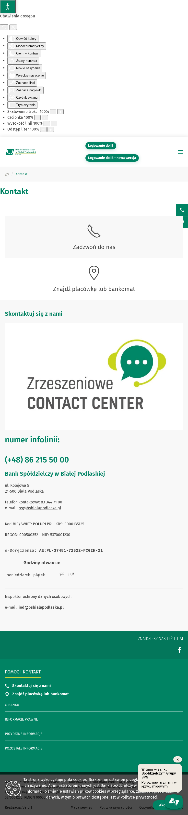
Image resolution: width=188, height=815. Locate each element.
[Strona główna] (7, 174)
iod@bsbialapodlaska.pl (41, 607)
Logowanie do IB (102, 145)
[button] (180, 152)
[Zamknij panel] (13, 27)
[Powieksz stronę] (60, 111)
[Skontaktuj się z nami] (182, 210)
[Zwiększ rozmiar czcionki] (45, 117)
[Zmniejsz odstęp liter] (43, 129)
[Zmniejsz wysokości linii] (47, 123)
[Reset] (4, 27)
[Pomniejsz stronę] (53, 111)
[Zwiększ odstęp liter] (50, 129)
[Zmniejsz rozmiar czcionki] (37, 117)
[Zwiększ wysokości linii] (54, 123)
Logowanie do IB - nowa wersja (113, 158)
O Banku (12, 705)
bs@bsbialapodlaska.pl (40, 508)
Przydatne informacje (23, 734)
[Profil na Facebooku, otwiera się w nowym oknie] (179, 650)
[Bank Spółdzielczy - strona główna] (21, 152)
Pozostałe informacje (23, 748)
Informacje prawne (21, 719)
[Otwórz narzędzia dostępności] (8, 6)
